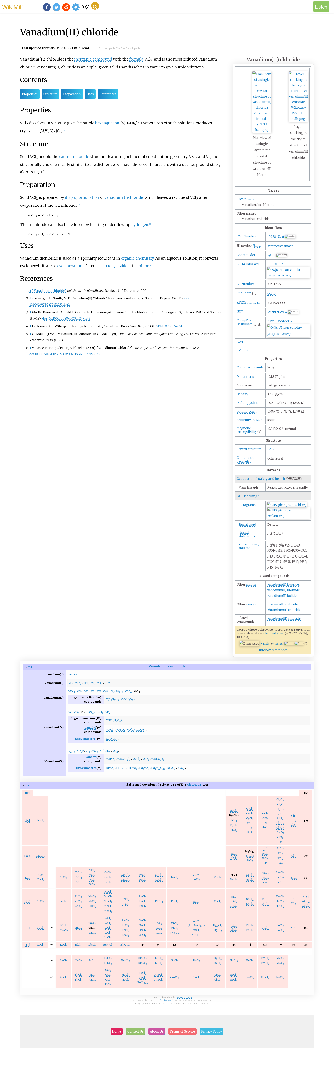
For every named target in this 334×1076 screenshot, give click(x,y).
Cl (293, 856)
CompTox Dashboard (245, 322)
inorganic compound (93, 59)
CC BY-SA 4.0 (166, 1000)
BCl (234, 811)
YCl (63, 901)
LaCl (63, 960)
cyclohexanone (70, 265)
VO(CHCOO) (136, 730)
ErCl (249, 960)
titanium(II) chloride (282, 604)
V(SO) (117, 691)
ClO (280, 799)
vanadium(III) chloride (284, 618)
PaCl (92, 975)
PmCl (125, 960)
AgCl (196, 901)
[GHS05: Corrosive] (287, 505)
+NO (265, 827)
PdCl (174, 901)
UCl (108, 970)
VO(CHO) (114, 720)
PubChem (244, 293)
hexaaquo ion (107, 123)
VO (99, 683)
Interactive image (280, 246)
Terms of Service (182, 1031)
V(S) (92, 712)
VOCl (110, 730)
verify (265, 643)
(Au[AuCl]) (196, 925)
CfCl (217, 975)
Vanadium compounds (167, 666)
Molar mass (245, 377)
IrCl (159, 923)
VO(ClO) (123, 759)
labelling (247, 496)
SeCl (280, 872)
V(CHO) (128, 699)
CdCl (217, 901)
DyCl (218, 958)
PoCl (280, 925)
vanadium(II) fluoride (283, 584)
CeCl (78, 960)
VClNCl (105, 751)
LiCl (27, 820)
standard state (273, 633)
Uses (90, 94)
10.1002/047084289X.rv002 (54, 354)
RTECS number (248, 302)
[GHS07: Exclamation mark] (288, 516)
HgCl (217, 925)
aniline (142, 265)
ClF (293, 816)
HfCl (78, 928)
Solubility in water (250, 420)
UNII (240, 312)
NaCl (27, 856)
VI (93, 683)
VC (70, 712)
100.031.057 (275, 264)
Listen (321, 6)
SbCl (265, 899)
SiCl (250, 856)
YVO (180, 768)
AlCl (234, 853)
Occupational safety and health (261, 479)
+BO (233, 830)
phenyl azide (115, 265)
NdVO (171, 768)
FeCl (142, 875)
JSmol (257, 245)
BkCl (196, 977)
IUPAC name (246, 199)
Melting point (247, 403)
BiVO (110, 768)
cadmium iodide (74, 156)
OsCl (142, 920)
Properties (30, 94)
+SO (280, 863)
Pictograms (247, 505)
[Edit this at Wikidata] (288, 275)
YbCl (280, 958)
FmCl (250, 977)
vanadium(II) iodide (282, 596)
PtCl (174, 923)
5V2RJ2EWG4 (277, 312)
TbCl (196, 960)
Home (116, 1031)
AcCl (63, 977)
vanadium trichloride (123, 197)
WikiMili (12, 6)
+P (265, 863)
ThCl (78, 975)
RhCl (159, 901)
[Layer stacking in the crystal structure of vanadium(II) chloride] (298, 119)
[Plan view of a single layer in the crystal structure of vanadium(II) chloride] (261, 130)
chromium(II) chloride (284, 610)
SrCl (40, 901)
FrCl (27, 944)
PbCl (250, 925)
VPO (128, 691)
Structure (50, 94)
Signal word (247, 524)
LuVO (111, 739)
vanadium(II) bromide (283, 590)
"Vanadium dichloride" (49, 290)
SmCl (142, 958)
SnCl (250, 899)
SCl (280, 848)
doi (186, 298)
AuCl (196, 921)
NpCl (126, 975)
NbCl (92, 896)
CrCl (108, 872)
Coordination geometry (246, 459)
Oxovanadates (85, 739)
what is (277, 643)
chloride (194, 784)
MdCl (265, 977)
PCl (265, 849)
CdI (270, 449)
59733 (271, 255)
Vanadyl (90, 727)
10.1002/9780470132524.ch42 (69, 318)
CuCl (196, 875)
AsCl (265, 873)
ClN (265, 818)
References (108, 94)
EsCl (233, 975)
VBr (78, 683)
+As (265, 882)
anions (251, 584)
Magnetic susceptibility (247, 430)
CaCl (41, 875)
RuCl (142, 896)
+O (280, 842)
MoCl (108, 892)
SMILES (242, 350)
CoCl (159, 875)
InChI (241, 342)
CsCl (27, 928)
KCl (27, 877)
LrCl (63, 944)
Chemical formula (250, 367)
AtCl (293, 928)
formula (136, 59)
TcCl (125, 899)
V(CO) (72, 674)
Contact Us (135, 1031)
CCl (249, 809)
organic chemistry (137, 258)
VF (70, 683)
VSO (111, 683)
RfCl (78, 944)
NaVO (133, 768)
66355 (271, 293)
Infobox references (273, 650)
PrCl (92, 960)
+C (250, 828)
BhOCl (125, 944)
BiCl (265, 928)
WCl (108, 918)
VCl (86, 683)
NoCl (280, 977)
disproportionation (82, 197)
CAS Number (246, 236)
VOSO (120, 730)
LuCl (63, 925)
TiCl (78, 872)
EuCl (159, 958)
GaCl (234, 879)
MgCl (40, 856)
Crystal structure (249, 449)
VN (99, 691)
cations (251, 604)
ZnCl (218, 877)
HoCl (234, 960)
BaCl (40, 928)
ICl (293, 899)
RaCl (40, 944)
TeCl (280, 896)
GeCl (250, 875)
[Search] (95, 6)
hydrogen (139, 224)
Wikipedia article (185, 996)
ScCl (63, 877)
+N (265, 823)
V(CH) (112, 699)
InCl (234, 897)
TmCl (265, 958)
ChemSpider (246, 255)
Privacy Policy (211, 1031)
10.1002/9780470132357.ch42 (49, 304)
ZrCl (78, 896)
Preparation (72, 94)
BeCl (40, 820)
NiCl (174, 877)
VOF (80, 751)
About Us (157, 1031)
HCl (27, 793)
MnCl (125, 875)
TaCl (92, 923)
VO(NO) (157, 759)
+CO (249, 832)
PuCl (142, 973)
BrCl (294, 877)
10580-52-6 (275, 237)
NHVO (121, 768)
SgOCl (108, 944)
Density (242, 394)
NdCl (108, 958)
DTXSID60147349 (279, 321)
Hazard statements (247, 534)
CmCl (174, 977)
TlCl (234, 925)
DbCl (92, 944)
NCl (265, 813)
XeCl (306, 897)
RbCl (27, 901)
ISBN (159, 326)
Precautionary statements (249, 546)
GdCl (174, 960)
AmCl (158, 975)
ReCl (125, 920)
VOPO (110, 759)
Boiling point (246, 411)
